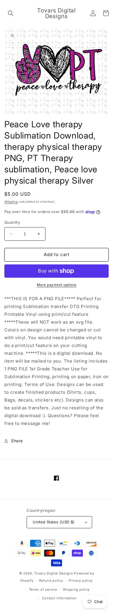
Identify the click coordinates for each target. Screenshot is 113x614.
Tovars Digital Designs (53, 573)
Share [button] (17, 440)
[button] (10, 13)
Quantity (12, 222)
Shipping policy (76, 589)
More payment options (56, 285)
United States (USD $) (53, 522)
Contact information (59, 598)
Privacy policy (81, 580)
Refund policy (51, 580)
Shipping (11, 201)
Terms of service (43, 589)
